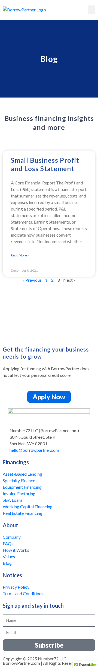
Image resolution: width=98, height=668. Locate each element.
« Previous (32, 280)
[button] (91, 9)
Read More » (20, 255)
